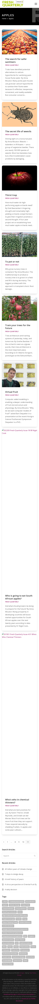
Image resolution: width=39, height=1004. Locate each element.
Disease (30, 908)
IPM (25, 936)
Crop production (8, 908)
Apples (5, 905)
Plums (33, 947)
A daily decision (11, 889)
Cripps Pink (25, 905)
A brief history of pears (14, 879)
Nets (4, 947)
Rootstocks (23, 954)
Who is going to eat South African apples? (18, 597)
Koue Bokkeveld (8, 943)
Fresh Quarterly (12, 65)
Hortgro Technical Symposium (12, 933)
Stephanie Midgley (19, 957)
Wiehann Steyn (8, 964)
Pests (16, 947)
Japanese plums (8, 940)
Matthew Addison (26, 943)
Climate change (15, 905)
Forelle (18, 919)
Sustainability (7, 960)
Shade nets (6, 957)
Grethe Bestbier (8, 926)
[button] (36, 4)
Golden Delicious (25, 922)
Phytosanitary (24, 947)
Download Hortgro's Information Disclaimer (19, 994)
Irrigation (31, 936)
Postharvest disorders (10, 954)
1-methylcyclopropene (16, 901)
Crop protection (21, 908)
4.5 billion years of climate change (18, 869)
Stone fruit (30, 957)
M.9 (17, 943)
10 (23, 842)
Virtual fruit (11, 391)
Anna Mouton (30, 901)
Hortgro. (22, 973)
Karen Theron (19, 940)
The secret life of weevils (18, 131)
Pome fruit (15, 950)
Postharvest (25, 950)
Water (25, 960)
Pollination (6, 950)
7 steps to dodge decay (14, 874)
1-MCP (5, 901)
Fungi (25, 919)
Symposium (17, 960)
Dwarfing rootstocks (9, 912)
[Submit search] (35, 856)
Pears (10, 947)
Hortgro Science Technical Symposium (15, 929)
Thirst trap (11, 195)
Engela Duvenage (8, 919)
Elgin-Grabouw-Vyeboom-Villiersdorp (15, 915)
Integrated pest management (12, 936)
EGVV (20, 912)
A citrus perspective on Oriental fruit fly (21, 884)
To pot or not (12, 261)
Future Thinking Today (10, 922)
